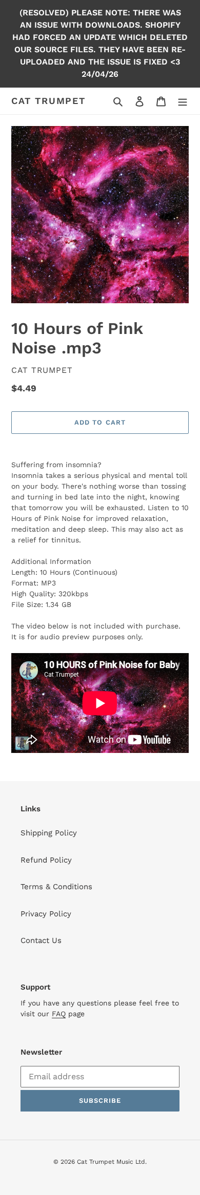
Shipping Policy (49, 832)
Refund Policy (46, 860)
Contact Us (41, 940)
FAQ (59, 1014)
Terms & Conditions (56, 886)
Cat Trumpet (48, 100)
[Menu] (182, 101)
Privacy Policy (46, 913)
